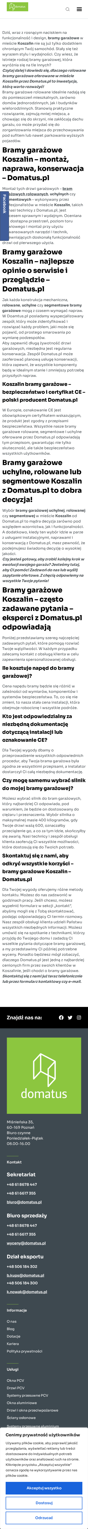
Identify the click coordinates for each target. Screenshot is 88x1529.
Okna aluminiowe (22, 1403)
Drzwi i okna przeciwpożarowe (32, 1410)
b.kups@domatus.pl (25, 1275)
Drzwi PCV (16, 1388)
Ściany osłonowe (21, 1418)
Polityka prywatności (24, 1351)
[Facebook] (61, 1017)
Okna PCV (15, 1380)
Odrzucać (44, 1517)
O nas (11, 1321)
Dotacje (13, 1336)
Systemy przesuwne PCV (27, 1395)
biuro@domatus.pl (24, 1202)
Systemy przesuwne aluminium (33, 1426)
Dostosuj (44, 1503)
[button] (68, 9)
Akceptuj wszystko (44, 1488)
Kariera (13, 1344)
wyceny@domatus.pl (26, 1243)
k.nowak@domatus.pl (27, 1292)
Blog (10, 1329)
